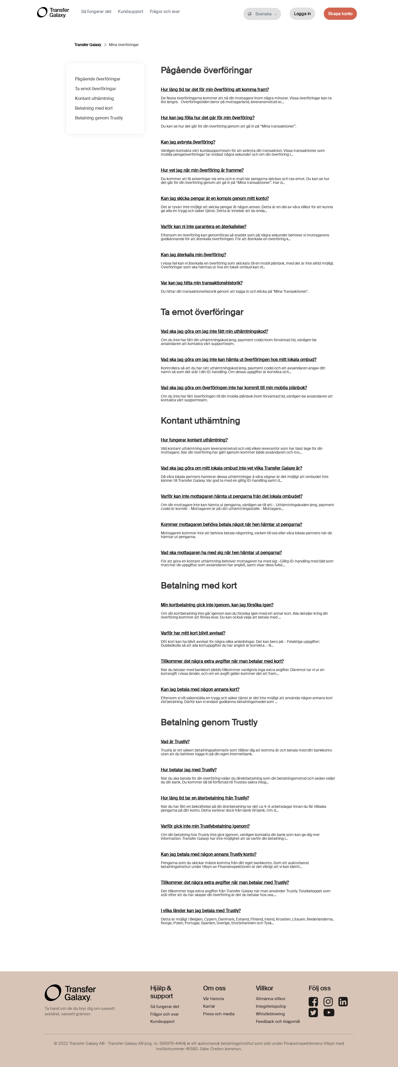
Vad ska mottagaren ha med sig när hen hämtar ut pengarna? (221, 552)
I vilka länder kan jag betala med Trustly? (201, 910)
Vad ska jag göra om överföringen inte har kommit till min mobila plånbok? (234, 388)
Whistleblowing (270, 1014)
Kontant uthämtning (94, 98)
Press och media (218, 1014)
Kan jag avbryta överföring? (188, 142)
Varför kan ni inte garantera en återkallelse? (203, 226)
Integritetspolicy (271, 1006)
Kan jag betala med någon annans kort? (200, 689)
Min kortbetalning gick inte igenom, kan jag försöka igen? (217, 605)
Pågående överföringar (97, 79)
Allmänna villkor (270, 998)
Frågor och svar (165, 11)
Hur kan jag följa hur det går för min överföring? (208, 118)
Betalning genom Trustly (99, 118)
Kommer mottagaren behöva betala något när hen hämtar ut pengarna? (231, 524)
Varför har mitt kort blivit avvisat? (193, 633)
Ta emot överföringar (95, 89)
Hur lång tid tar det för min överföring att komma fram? (215, 89)
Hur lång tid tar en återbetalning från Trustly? (205, 798)
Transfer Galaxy (87, 44)
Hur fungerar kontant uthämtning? (194, 440)
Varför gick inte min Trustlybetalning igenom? (205, 826)
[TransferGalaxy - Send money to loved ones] (53, 13)
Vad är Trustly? (175, 741)
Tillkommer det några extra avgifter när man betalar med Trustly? (225, 882)
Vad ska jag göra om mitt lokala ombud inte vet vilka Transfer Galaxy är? (231, 468)
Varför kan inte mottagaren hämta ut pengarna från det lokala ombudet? (231, 496)
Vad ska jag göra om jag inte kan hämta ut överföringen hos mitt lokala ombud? (239, 359)
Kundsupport (130, 11)
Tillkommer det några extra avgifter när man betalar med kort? (222, 661)
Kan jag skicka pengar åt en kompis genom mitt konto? (215, 198)
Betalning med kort (94, 108)
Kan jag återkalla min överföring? (193, 255)
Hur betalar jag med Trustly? (189, 770)
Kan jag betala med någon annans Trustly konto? (208, 854)
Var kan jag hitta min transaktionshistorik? (202, 283)
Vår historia (213, 998)
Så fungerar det (96, 11)
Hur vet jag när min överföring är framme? (202, 170)
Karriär (209, 1006)
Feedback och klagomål (278, 1021)
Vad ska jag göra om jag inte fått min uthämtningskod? (214, 331)
